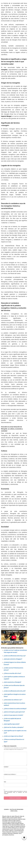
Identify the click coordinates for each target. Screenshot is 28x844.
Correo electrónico (10, 774)
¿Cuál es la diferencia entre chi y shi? (15, 691)
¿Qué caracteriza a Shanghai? (12, 682)
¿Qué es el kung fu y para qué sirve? (14, 712)
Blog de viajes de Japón (8, 816)
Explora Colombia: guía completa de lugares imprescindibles (11, 822)
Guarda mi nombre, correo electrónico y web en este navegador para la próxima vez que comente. (15, 792)
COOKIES (6, 809)
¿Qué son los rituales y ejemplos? (14, 727)
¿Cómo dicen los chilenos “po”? (13, 699)
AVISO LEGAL (14, 810)
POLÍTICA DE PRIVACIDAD (16, 809)
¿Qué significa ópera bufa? (12, 724)
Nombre (6, 766)
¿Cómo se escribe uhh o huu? (12, 673)
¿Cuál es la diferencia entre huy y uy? (15, 655)
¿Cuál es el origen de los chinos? (13, 736)
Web (5, 781)
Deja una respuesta (10, 746)
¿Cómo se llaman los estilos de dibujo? (15, 708)
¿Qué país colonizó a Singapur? (13, 659)
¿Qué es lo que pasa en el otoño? (13, 715)
